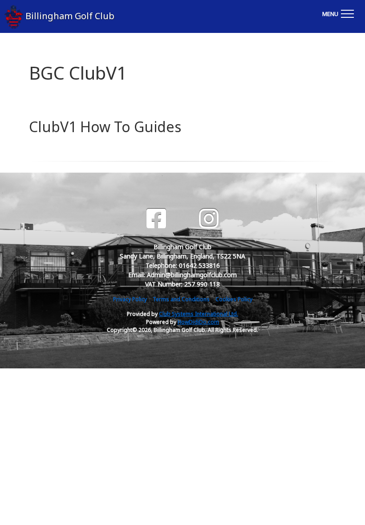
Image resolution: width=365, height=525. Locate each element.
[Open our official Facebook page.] (156, 218)
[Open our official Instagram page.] (209, 218)
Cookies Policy (233, 299)
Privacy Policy (130, 299)
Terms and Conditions (181, 299)
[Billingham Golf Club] (7, 16)
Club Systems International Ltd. (198, 314)
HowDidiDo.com (198, 322)
